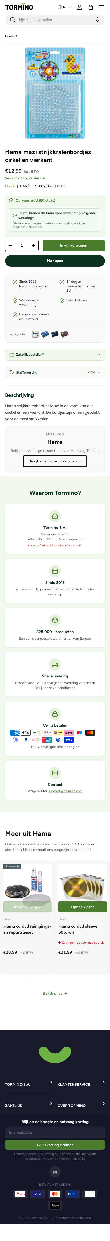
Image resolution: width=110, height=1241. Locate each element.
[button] (90, 7)
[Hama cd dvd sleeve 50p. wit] (82, 888)
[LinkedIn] (55, 1171)
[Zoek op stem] (96, 19)
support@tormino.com (65, 791)
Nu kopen (55, 260)
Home (9, 36)
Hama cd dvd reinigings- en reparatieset (27, 929)
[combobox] (55, 19)
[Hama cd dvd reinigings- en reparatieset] (27, 888)
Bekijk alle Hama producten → (55, 461)
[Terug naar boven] (55, 1054)
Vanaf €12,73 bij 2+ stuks (23, 178)
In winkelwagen (73, 245)
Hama (10, 186)
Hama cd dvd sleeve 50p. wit (77, 929)
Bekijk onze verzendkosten (55, 687)
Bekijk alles (52, 993)
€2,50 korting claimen (55, 1144)
